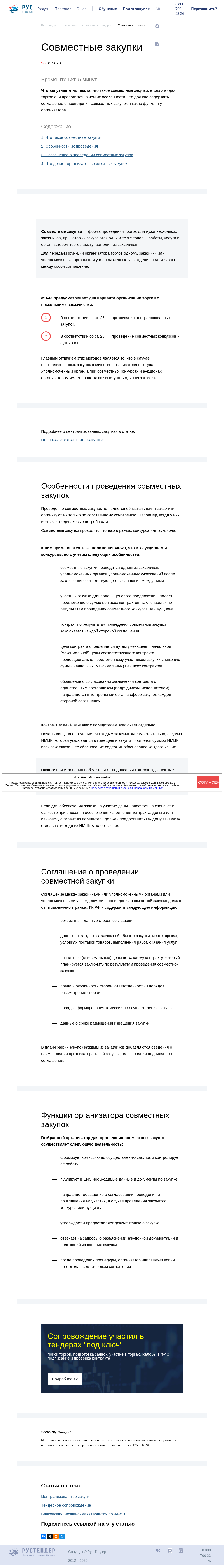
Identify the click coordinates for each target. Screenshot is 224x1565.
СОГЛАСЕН (208, 782)
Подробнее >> (65, 1379)
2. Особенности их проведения (69, 146)
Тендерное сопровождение (66, 1505)
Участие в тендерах (99, 25)
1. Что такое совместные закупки (71, 137)
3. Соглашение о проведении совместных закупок (87, 155)
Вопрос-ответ (70, 25)
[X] (49, 1536)
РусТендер (48, 25)
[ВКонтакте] (43, 1536)
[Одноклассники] (56, 1536)
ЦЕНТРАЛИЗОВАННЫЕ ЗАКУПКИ (72, 440)
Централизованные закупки (66, 1496)
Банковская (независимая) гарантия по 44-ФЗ (83, 1514)
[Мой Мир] (62, 1536)
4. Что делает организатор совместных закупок (84, 164)
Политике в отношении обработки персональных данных (127, 788)
